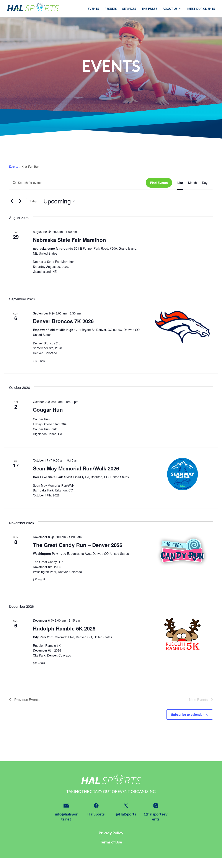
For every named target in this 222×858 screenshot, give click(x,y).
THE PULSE (149, 8)
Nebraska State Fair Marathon (69, 239)
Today (33, 201)
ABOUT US (170, 8)
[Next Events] (20, 201)
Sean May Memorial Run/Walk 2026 (76, 468)
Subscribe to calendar (187, 714)
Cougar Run (48, 409)
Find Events (159, 182)
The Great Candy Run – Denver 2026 (77, 545)
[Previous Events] (11, 201)
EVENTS (93, 8)
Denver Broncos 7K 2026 (63, 321)
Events (13, 166)
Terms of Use (111, 842)
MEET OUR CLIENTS (201, 8)
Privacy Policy (111, 832)
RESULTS (110, 8)
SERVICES (129, 8)
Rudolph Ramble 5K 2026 (64, 628)
